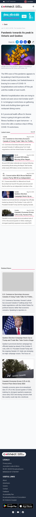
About (5, 480)
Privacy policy (7, 463)
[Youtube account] (18, 512)
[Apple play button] (25, 506)
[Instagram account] (13, 512)
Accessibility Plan (8, 494)
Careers (5, 486)
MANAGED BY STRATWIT (11, 472)
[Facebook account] (22, 512)
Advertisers (6, 483)
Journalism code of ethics (11, 466)
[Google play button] (10, 506)
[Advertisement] (18, 245)
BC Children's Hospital (9, 500)
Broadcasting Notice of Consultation (14, 497)
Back (6, 24)
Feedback (6, 491)
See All (33, 132)
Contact (5, 489)
